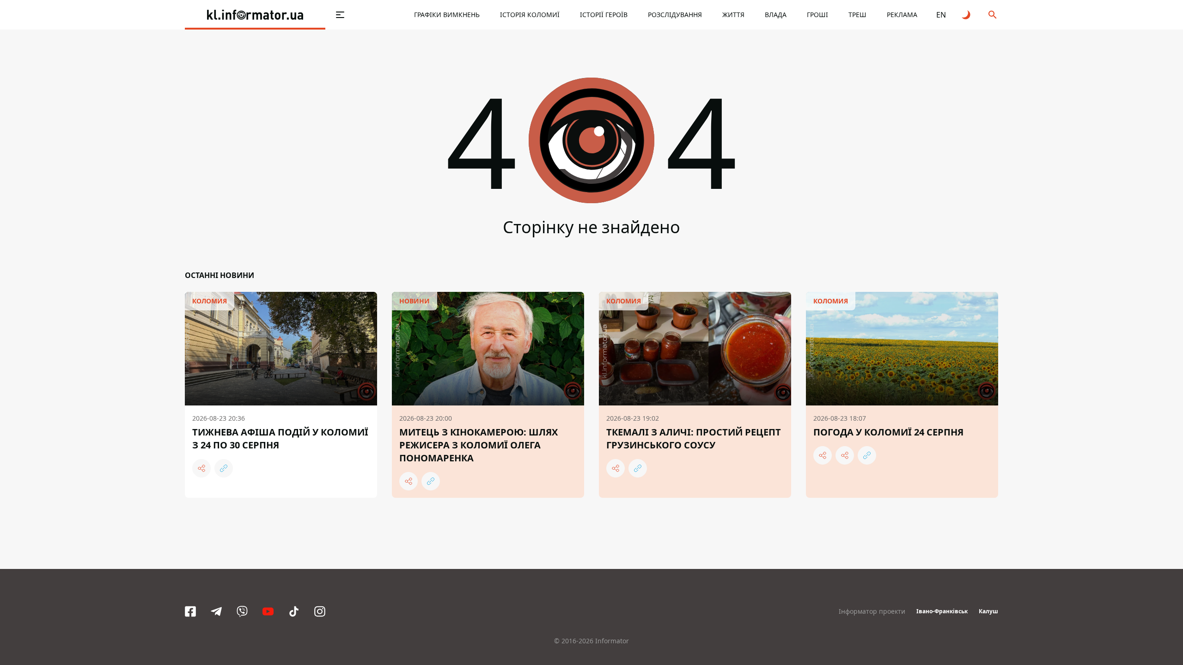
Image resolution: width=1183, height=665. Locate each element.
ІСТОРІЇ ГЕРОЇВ (604, 14)
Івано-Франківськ (942, 611)
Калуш (988, 611)
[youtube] (268, 611)
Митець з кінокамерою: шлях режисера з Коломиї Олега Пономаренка (478, 445)
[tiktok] (293, 611)
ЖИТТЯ (733, 14)
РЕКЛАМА (902, 14)
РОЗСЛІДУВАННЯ (675, 14)
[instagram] (319, 611)
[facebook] (190, 611)
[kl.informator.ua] (255, 15)
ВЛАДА (776, 14)
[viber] (242, 611)
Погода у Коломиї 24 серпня (888, 432)
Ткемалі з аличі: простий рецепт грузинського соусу (693, 438)
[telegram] (216, 611)
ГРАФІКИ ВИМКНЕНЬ (447, 14)
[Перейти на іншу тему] (966, 14)
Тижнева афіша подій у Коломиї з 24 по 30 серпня (280, 438)
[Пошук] (992, 14)
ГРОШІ (817, 14)
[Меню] (340, 15)
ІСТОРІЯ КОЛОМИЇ (530, 14)
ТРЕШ (857, 14)
